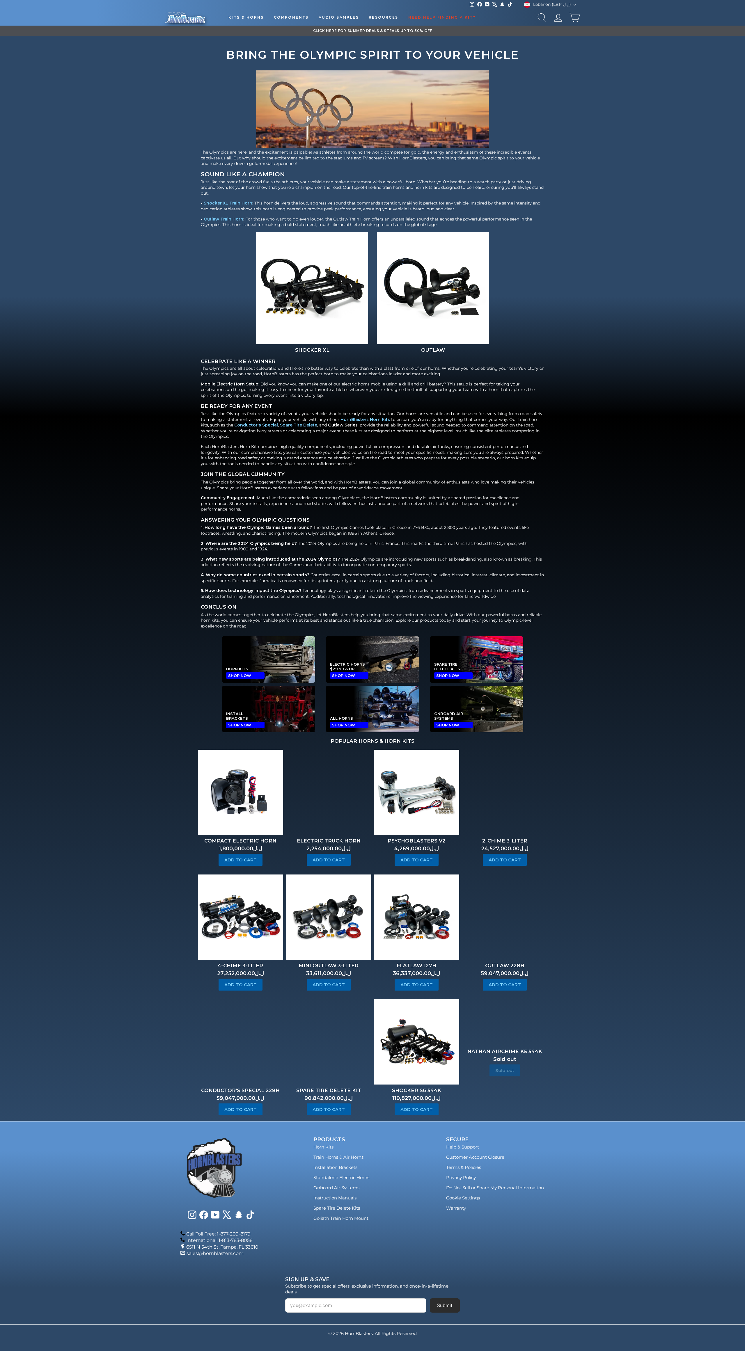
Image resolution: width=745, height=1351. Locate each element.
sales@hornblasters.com (215, 1253)
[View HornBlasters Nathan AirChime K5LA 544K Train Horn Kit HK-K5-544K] (504, 1022)
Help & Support (462, 1147)
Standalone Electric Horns (341, 1177)
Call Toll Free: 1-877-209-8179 (218, 1234)
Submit (445, 1305)
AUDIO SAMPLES (339, 17)
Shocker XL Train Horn (228, 203)
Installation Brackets (335, 1167)
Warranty (456, 1208)
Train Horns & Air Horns (338, 1157)
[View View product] (312, 288)
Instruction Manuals (334, 1198)
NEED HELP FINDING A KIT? (442, 17)
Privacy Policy (461, 1177)
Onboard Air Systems (336, 1187)
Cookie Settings (463, 1198)
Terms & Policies (463, 1167)
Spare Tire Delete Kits (336, 1208)
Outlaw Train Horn (223, 218)
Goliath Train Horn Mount (340, 1218)
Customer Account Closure (475, 1157)
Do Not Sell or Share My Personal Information (495, 1187)
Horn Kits (323, 1147)
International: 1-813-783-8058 (219, 1240)
